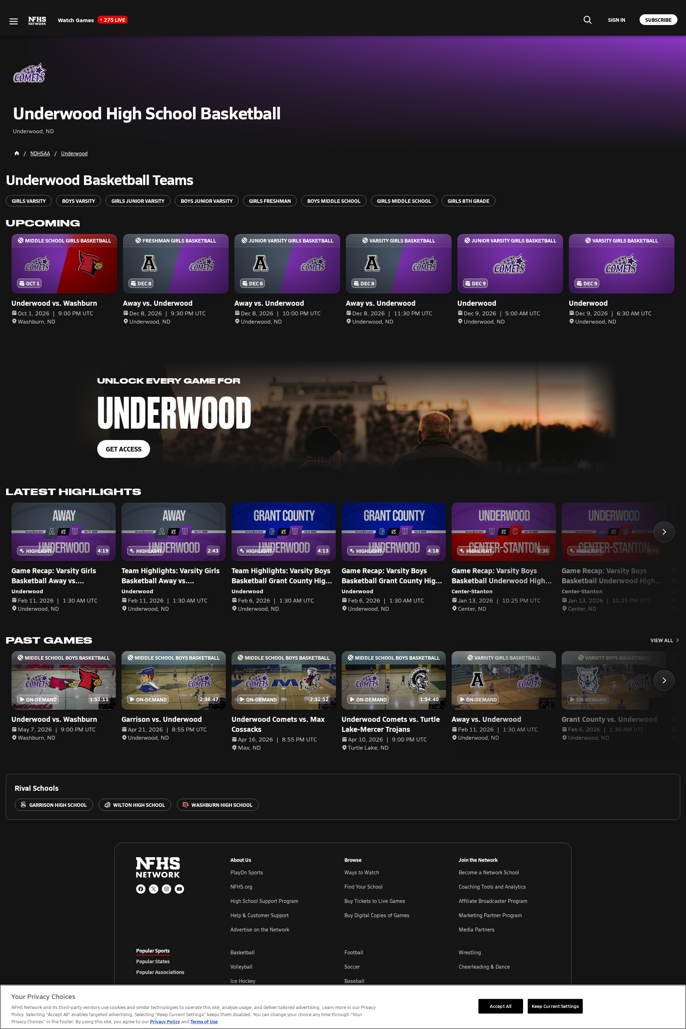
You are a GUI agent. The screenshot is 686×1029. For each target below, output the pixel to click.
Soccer (352, 966)
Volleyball (241, 966)
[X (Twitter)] (153, 889)
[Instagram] (166, 889)
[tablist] (172, 961)
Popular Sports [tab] (153, 950)
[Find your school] (587, 19)
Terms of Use (204, 1021)
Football (353, 952)
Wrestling (470, 952)
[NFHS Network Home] (37, 21)
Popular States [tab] (153, 961)
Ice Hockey (242, 981)
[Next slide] (664, 531)
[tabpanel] (390, 966)
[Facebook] (140, 889)
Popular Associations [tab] (160, 971)
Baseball (354, 981)
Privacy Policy (165, 1021)
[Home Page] (17, 153)
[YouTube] (179, 889)
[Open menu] (13, 21)
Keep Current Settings (555, 1006)
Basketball (242, 952)
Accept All (500, 1006)
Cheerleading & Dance (484, 966)
